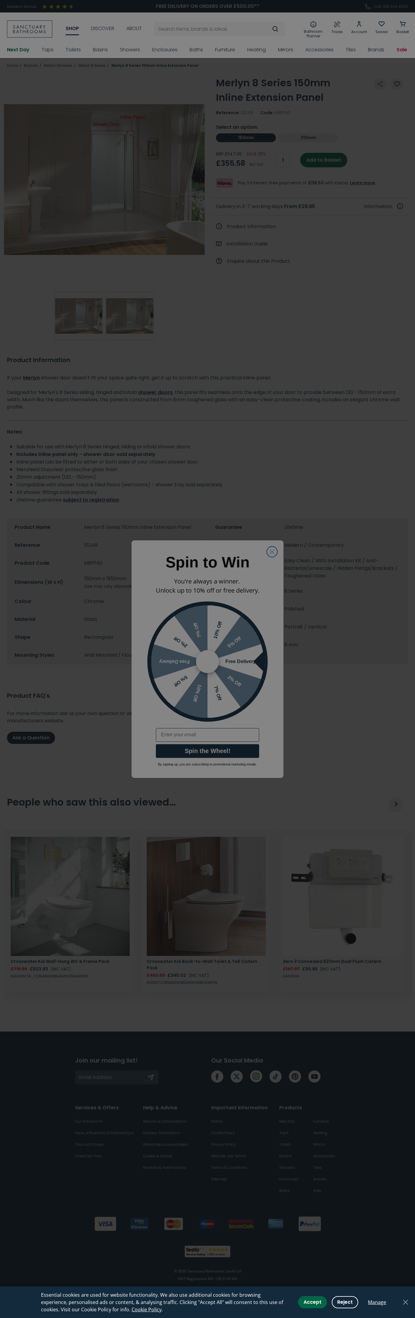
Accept (312, 1302)
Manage (377, 1302)
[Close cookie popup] (405, 1302)
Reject (345, 1302)
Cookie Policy (147, 1309)
